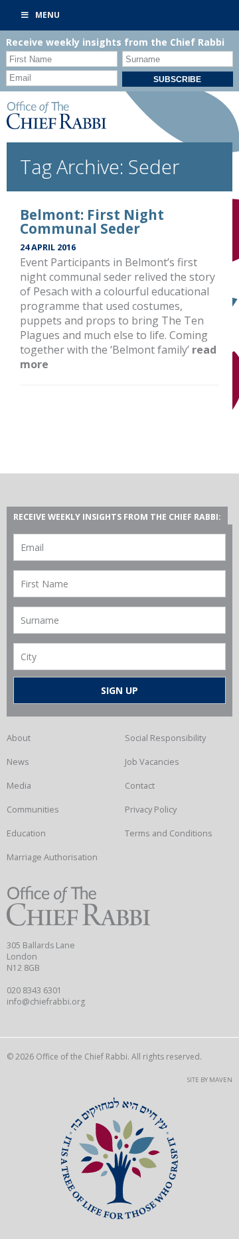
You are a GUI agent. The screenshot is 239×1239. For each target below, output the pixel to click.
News (18, 762)
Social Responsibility (165, 738)
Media (19, 785)
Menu (47, 15)
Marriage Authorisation (52, 857)
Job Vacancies (152, 762)
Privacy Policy (151, 809)
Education (26, 833)
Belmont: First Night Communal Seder (92, 221)
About (19, 738)
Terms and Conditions (168, 833)
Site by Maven (209, 1079)
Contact (140, 785)
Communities (33, 809)
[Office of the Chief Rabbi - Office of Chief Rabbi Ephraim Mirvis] (56, 125)
